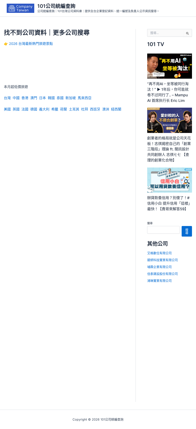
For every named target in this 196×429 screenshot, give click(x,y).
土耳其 (74, 109)
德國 (33, 109)
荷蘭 (63, 109)
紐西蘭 (116, 109)
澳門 (33, 98)
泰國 (60, 98)
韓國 (51, 98)
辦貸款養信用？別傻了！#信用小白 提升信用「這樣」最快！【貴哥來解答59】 (169, 203)
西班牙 (95, 109)
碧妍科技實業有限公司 (162, 260)
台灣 (7, 98)
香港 (24, 98)
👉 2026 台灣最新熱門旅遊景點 (28, 44)
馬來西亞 (84, 98)
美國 (7, 109)
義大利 (44, 109)
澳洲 (105, 109)
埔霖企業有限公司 (159, 267)
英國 (16, 109)
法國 (24, 109)
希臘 (54, 109)
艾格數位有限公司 (159, 253)
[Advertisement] (64, 68)
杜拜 (84, 109)
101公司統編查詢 (56, 6)
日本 (42, 98)
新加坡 (70, 98)
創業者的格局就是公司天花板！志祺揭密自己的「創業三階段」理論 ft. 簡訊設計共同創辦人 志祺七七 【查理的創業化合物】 (169, 149)
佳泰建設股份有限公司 (162, 274)
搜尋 (150, 223)
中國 (16, 98)
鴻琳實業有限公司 (159, 281)
